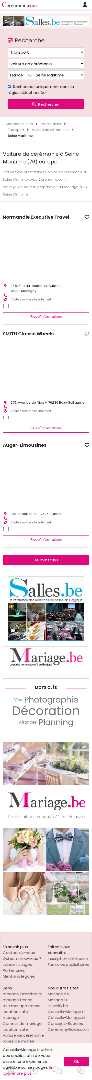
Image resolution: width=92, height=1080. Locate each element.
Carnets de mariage (22, 1023)
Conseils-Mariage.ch (67, 1017)
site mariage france (22, 1005)
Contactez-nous (19, 952)
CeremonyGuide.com (68, 1029)
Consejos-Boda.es (65, 1023)
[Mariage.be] (46, 914)
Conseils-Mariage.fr (66, 1011)
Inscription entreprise (68, 958)
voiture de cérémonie (23, 1035)
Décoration (46, 711)
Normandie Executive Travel (36, 217)
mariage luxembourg (22, 994)
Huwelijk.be (58, 1005)
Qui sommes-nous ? (22, 958)
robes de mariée (18, 1041)
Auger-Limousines (25, 445)
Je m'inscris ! (46, 560)
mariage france (17, 1000)
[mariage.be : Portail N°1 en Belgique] (46, 667)
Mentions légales (19, 976)
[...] (6, 306)
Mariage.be (58, 994)
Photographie (51, 699)
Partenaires (14, 970)
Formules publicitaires (68, 964)
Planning (56, 722)
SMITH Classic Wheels (28, 334)
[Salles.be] (46, 24)
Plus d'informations (46, 316)
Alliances (28, 722)
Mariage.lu (57, 1000)
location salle (15, 1029)
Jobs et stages (17, 964)
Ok (76, 1061)
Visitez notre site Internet (30, 299)
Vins (18, 700)
